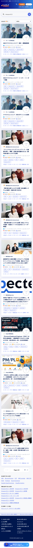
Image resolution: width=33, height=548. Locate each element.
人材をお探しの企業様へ (6, 524)
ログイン (29, 4)
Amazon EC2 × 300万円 (7, 489)
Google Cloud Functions (7, 483)
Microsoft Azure (9, 478)
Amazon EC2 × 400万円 (21, 489)
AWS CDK (28, 478)
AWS (2, 478)
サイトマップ (20, 521)
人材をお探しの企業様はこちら (25, 6)
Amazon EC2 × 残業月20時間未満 (10, 503)
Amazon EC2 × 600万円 (7, 498)
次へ (25, 470)
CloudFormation (19, 483)
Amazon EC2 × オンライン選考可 (10, 493)
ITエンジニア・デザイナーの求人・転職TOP (9, 514)
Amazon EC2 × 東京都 (21, 491)
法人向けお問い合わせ (22, 524)
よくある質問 (4, 521)
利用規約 (19, 528)
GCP (16, 478)
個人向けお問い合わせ (22, 519)
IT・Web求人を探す (5, 519)
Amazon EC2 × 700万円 (7, 500)
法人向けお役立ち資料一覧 (23, 526)
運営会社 (3, 528)
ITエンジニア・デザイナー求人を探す (10, 508)
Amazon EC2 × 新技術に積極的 (23, 498)
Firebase (7, 480)
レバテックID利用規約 (6, 531)
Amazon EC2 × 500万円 (7, 491)
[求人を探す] (16, 4)
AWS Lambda (21, 478)
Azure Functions (15, 480)
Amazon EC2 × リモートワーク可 (10, 496)
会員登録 (22, 4)
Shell (2, 480)
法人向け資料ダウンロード (7, 526)
